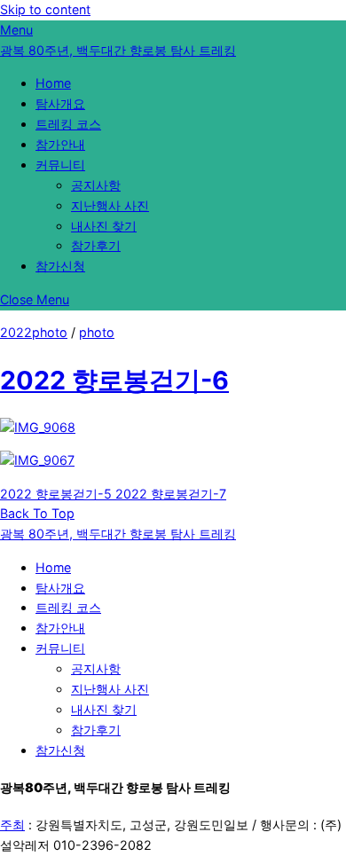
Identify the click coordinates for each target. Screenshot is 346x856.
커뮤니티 (60, 164)
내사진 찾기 (104, 225)
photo (96, 332)
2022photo (33, 332)
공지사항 (96, 184)
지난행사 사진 (110, 205)
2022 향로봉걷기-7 (169, 493)
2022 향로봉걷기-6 (114, 380)
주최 (12, 824)
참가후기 (96, 245)
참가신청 (60, 265)
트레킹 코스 (68, 123)
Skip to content (45, 9)
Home (53, 82)
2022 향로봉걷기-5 (56, 493)
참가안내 (60, 144)
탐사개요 (60, 103)
